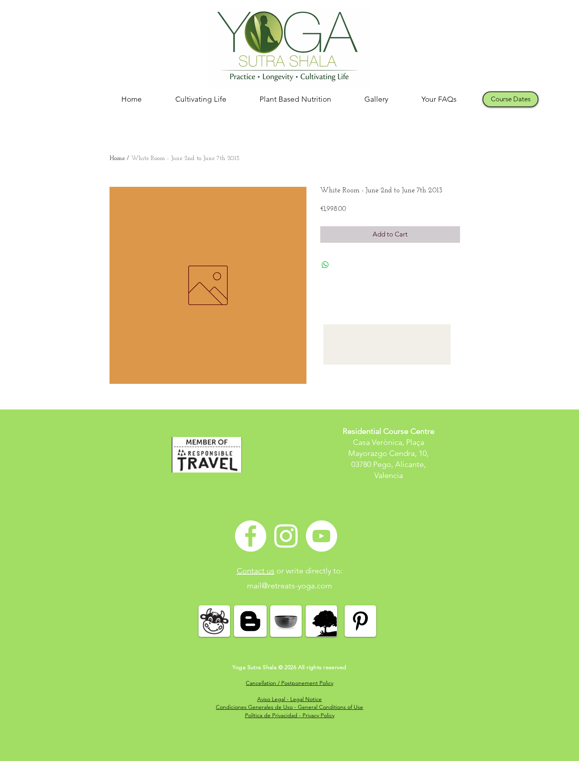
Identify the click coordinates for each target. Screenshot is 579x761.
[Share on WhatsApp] (325, 265)
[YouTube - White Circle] (321, 536)
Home (117, 158)
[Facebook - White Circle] (250, 536)
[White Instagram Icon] (286, 536)
